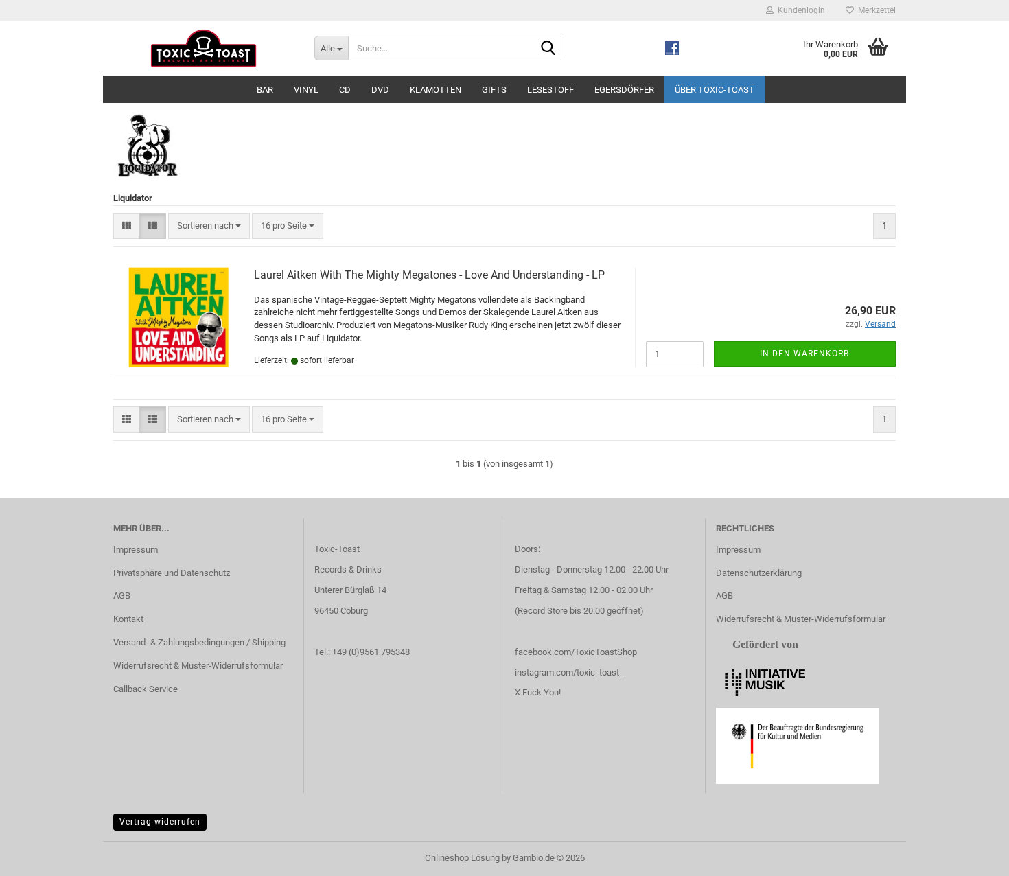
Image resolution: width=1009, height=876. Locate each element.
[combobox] (209, 226)
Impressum (135, 549)
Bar (265, 89)
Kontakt (128, 619)
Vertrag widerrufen (159, 822)
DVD (380, 89)
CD (345, 89)
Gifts (494, 89)
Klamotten (435, 89)
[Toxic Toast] (203, 48)
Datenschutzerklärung (759, 573)
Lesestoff (550, 89)
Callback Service (145, 689)
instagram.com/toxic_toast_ (569, 672)
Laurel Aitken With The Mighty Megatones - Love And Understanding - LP (429, 274)
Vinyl (306, 89)
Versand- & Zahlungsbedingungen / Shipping (199, 642)
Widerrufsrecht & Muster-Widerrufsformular (198, 665)
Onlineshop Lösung (462, 858)
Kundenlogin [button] (799, 10)
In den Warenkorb (804, 353)
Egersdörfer (624, 89)
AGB (121, 595)
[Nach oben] (971, 855)
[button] (126, 226)
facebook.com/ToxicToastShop (576, 652)
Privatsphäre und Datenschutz (171, 573)
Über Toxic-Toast (714, 89)
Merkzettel (875, 10)
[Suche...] (548, 48)
